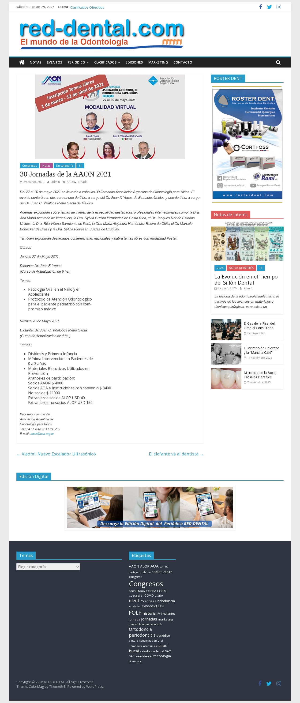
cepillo (167, 572)
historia (149, 613)
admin (55, 182)
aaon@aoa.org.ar (42, 434)
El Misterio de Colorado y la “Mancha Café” (261, 350)
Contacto (182, 62)
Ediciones (134, 62)
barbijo (133, 572)
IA (158, 613)
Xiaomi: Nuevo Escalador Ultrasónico (56, 454)
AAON (71, 182)
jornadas (149, 619)
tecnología (162, 656)
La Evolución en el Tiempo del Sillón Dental (246, 279)
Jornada (82, 182)
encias (149, 601)
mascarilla (135, 624)
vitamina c (135, 661)
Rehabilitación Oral (151, 640)
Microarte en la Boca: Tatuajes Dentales (260, 375)
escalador (135, 606)
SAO (168, 651)
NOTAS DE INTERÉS (241, 268)
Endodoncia (165, 600)
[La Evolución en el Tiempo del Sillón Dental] (247, 225)
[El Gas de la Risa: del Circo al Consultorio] (226, 321)
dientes (136, 600)
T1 (80, 166)
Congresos (29, 166)
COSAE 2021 (136, 595)
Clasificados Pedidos (85, 6)
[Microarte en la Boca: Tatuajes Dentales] (226, 370)
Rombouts (135, 646)
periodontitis (142, 635)
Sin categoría (64, 166)
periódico (163, 635)
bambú (164, 566)
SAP (132, 656)
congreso (135, 577)
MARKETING (158, 62)
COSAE (162, 591)
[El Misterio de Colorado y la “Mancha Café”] (226, 346)
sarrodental (143, 656)
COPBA (151, 591)
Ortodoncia (140, 629)
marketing (165, 619)
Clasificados (105, 62)
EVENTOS (54, 62)
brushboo (145, 572)
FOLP (135, 612)
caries (157, 571)
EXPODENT (149, 606)
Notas (35, 62)
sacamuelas (149, 646)
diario (159, 595)
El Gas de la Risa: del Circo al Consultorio (259, 325)
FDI (161, 606)
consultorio (137, 591)
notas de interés (152, 624)
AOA (154, 566)
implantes (168, 613)
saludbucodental (152, 651)
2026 (220, 268)
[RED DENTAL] (21, 62)
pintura (133, 640)
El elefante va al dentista (176, 454)
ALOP (145, 566)
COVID (149, 595)
